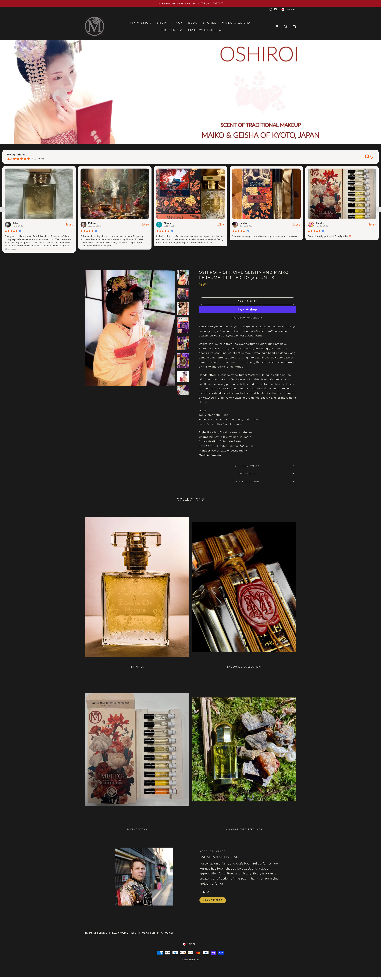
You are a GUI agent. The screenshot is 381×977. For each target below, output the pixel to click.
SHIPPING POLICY (247, 466)
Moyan (91, 223)
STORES (210, 22)
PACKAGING (247, 474)
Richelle (244, 223)
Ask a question (248, 482)
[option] (190, 3)
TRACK (177, 22)
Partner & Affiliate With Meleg (190, 29)
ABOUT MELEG (213, 900)
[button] (313, 249)
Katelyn (168, 223)
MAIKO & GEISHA (236, 22)
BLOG (193, 22)
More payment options (247, 317)
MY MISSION (141, 22)
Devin (318, 223)
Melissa (16, 223)
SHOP (161, 22)
